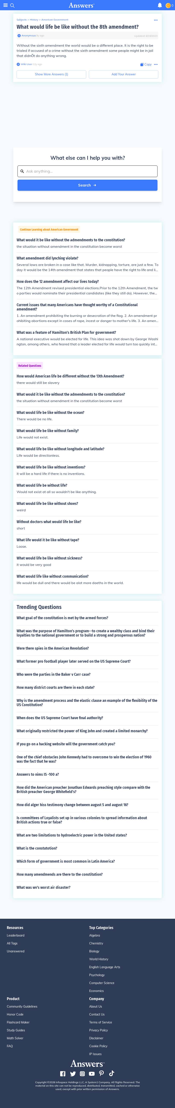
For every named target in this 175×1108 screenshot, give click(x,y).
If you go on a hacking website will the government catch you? (66, 744)
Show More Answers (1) (51, 74)
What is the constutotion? (37, 848)
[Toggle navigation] (5, 5)
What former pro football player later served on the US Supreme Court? (74, 661)
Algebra (94, 935)
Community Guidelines (22, 1006)
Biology (94, 951)
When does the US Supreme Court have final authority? (60, 718)
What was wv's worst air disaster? (43, 887)
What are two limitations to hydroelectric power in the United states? (72, 835)
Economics (96, 991)
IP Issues (95, 1054)
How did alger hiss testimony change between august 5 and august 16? (72, 804)
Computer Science (101, 983)
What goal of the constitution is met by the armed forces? (62, 618)
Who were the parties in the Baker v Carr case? (53, 674)
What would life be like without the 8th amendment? (78, 27)
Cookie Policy (98, 1046)
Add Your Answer (124, 74)
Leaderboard (15, 935)
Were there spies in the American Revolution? (53, 648)
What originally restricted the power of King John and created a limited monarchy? (82, 731)
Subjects (22, 19)
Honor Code (15, 1014)
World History (98, 959)
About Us (95, 1006)
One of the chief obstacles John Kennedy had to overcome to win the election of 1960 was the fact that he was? (84, 759)
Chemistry (96, 943)
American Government (54, 19)
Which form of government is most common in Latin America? (66, 861)
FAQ (10, 1046)
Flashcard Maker (18, 1022)
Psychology (97, 975)
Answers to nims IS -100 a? (38, 774)
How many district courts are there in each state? (56, 687)
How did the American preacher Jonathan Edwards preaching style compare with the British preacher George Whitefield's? (83, 789)
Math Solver (15, 1038)
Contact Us (97, 1014)
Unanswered (15, 951)
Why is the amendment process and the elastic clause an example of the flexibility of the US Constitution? (87, 702)
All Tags (12, 943)
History (34, 19)
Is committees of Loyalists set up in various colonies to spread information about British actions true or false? (82, 820)
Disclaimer (96, 1038)
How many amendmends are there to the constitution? (60, 874)
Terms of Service (100, 1022)
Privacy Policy (98, 1030)
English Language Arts (104, 967)
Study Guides (16, 1030)
